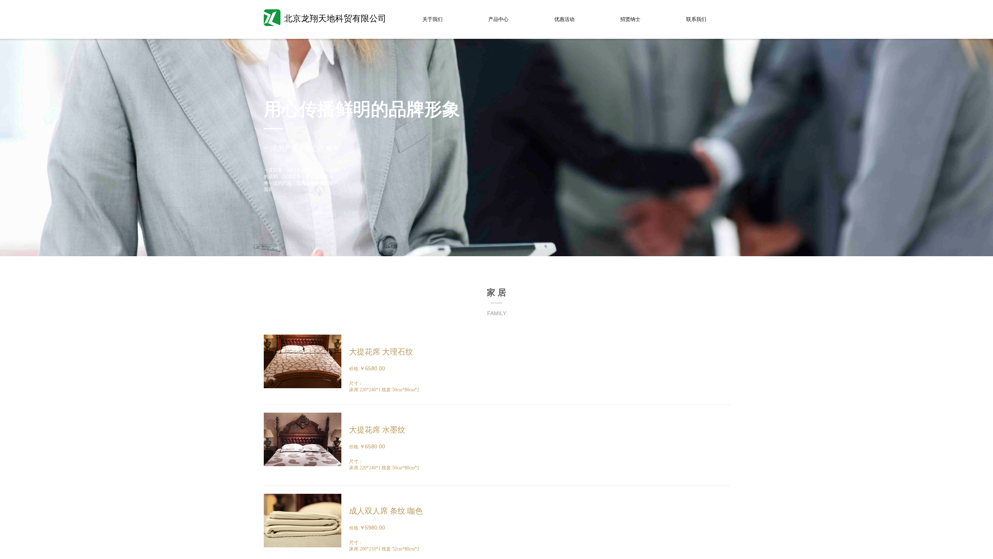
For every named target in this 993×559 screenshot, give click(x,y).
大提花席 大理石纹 (381, 351)
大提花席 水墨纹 (377, 429)
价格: (354, 369)
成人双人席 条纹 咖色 (386, 511)
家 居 (496, 292)
